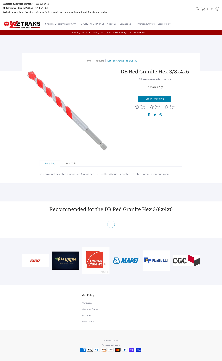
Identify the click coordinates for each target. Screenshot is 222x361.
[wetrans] (22, 24)
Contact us (87, 303)
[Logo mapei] (126, 260)
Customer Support (90, 309)
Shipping (143, 79)
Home (88, 60)
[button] (207, 9)
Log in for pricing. (154, 98)
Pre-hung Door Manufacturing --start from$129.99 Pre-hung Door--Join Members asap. (111, 32)
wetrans (107, 340)
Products (99, 60)
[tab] (50, 163)
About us (86, 315)
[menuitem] (197, 9)
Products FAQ (88, 321)
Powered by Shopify (111, 345)
